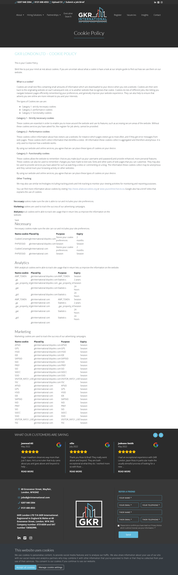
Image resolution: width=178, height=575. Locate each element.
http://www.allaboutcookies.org (82, 188)
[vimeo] (158, 2)
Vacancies (131, 15)
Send (128, 534)
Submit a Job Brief (74, 2)
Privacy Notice (156, 525)
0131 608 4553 (41, 2)
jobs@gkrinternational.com (35, 497)
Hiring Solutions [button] (34, 15)
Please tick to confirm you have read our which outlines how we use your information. (141, 526)
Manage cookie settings (50, 567)
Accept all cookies (25, 567)
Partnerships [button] (53, 15)
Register (118, 15)
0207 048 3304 (24, 2)
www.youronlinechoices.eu (112, 188)
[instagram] (162, 2)
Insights (144, 15)
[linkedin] (155, 2)
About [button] (19, 15)
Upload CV (56, 2)
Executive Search (68, 15)
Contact (157, 15)
